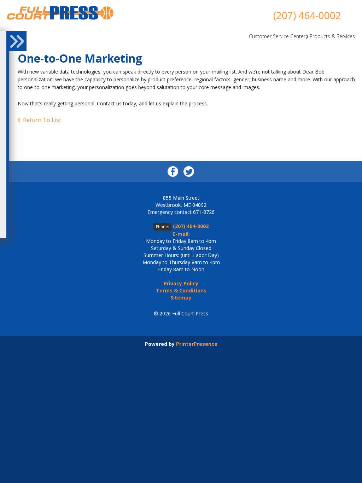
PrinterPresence (196, 344)
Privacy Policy (181, 283)
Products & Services (332, 36)
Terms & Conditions (181, 290)
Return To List (42, 120)
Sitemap (181, 297)
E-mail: (181, 234)
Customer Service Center (277, 36)
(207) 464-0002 (307, 15)
